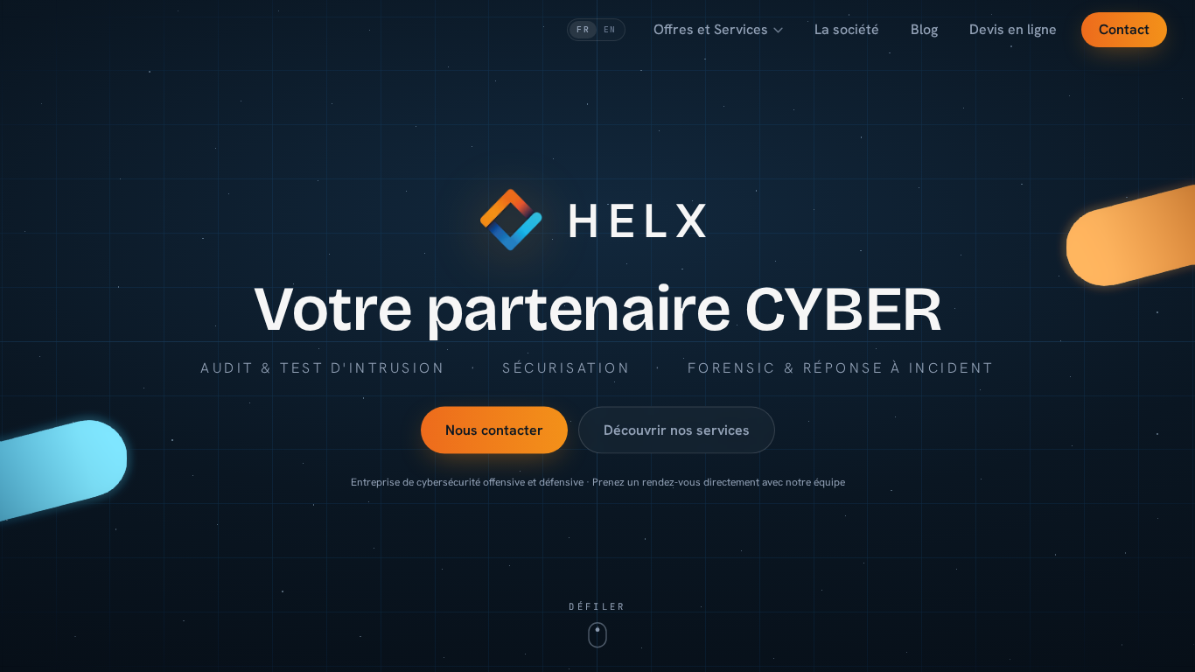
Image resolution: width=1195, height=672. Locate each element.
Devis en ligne (1013, 29)
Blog (924, 29)
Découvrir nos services (677, 429)
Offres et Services (710, 29)
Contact (1124, 29)
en (610, 29)
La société (846, 29)
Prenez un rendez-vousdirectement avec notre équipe (718, 481)
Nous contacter (494, 429)
